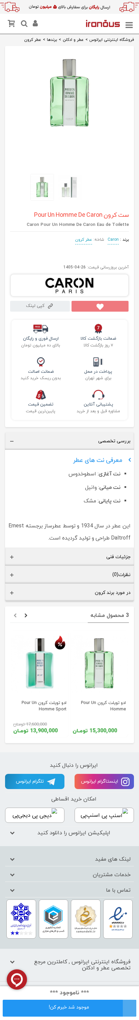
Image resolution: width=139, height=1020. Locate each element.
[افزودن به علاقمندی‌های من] (100, 306)
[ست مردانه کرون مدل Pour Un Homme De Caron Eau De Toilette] (69, 129)
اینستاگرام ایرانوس (100, 781)
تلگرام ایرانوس (30, 781)
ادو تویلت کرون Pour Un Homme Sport (44, 706)
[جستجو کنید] (23, 25)
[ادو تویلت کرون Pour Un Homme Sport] (39, 663)
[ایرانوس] (103, 23)
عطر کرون (83, 239)
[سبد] (12, 24)
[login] (34, 24)
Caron (113, 239)
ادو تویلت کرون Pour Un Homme (103, 706)
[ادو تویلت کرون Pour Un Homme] (99, 663)
